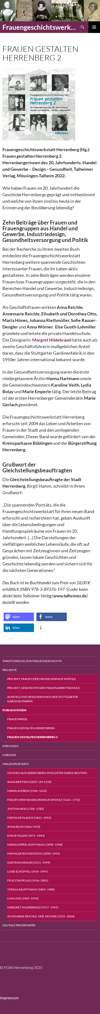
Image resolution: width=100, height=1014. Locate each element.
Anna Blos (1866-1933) (23, 826)
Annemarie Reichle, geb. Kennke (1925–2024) (41, 916)
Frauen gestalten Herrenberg (31, 728)
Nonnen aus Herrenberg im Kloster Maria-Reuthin (47, 773)
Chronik (9, 755)
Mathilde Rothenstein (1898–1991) (33, 853)
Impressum (9, 997)
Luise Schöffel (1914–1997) (27, 871)
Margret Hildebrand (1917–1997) (32, 907)
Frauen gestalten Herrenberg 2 (32, 737)
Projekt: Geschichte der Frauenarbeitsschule (43, 688)
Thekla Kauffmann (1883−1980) (31, 889)
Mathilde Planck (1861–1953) (29, 817)
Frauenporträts (15, 764)
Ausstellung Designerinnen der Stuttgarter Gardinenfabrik (42, 699)
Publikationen (14, 710)
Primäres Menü (94, 27)
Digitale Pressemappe (18, 925)
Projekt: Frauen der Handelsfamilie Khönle (41, 679)
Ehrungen (10, 746)
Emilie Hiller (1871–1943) (26, 835)
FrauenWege (17, 719)
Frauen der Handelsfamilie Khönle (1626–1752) (43, 800)
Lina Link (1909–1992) (23, 898)
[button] (19, 617)
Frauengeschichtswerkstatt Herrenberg (39, 27)
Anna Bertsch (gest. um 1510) (29, 782)
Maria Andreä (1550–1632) (27, 791)
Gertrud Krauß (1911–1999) (28, 862)
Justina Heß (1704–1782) (25, 809)
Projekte (9, 670)
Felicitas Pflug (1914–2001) (27, 880)
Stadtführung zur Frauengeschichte (32, 661)
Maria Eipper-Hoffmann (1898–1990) (35, 844)
